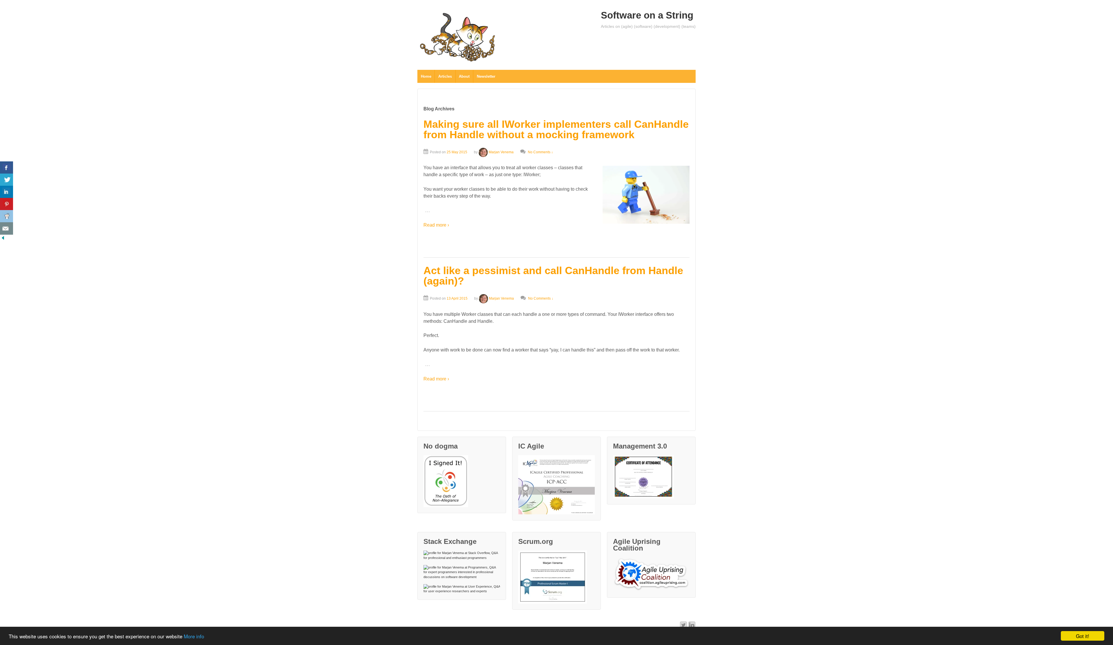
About (464, 76)
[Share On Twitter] (6, 180)
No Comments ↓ (540, 152)
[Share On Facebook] (6, 167)
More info (194, 636)
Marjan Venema (501, 152)
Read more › (436, 225)
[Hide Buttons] (3, 237)
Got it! (1082, 635)
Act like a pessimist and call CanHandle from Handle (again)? (553, 276)
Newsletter (486, 76)
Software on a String (647, 15)
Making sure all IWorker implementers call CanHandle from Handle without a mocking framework (556, 129)
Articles (445, 76)
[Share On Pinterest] (6, 204)
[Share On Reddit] (6, 216)
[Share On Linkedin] (6, 192)
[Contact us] (6, 228)
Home (426, 76)
